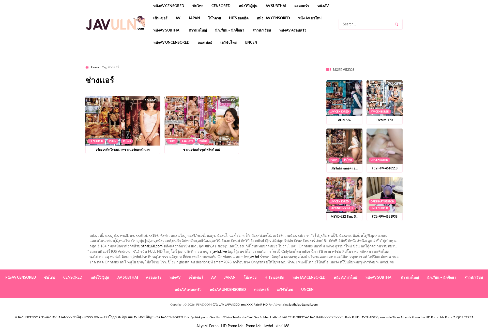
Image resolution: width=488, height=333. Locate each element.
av (178, 18)
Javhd (268, 326)
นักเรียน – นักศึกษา (229, 30)
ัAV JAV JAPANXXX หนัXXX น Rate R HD (332, 317)
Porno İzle (253, 326)
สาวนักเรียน (261, 30)
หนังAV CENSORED (168, 6)
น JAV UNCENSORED (29, 317)
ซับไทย (197, 6)
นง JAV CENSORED (291, 317)
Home (95, 67)
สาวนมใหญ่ (198, 30)
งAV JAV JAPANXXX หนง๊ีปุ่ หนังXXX (69, 317)
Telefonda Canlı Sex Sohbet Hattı (255, 317)
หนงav (227, 317)
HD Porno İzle (232, 326)
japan (194, 18)
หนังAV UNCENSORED (171, 42)
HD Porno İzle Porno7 (440, 317)
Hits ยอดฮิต (239, 18)
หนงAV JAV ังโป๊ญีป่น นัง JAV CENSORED (155, 317)
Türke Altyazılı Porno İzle (408, 317)
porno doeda (122, 64)
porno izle (103, 64)
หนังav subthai (166, 30)
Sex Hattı (216, 317)
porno (90, 64)
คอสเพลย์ (205, 42)
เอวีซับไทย (228, 42)
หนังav (323, 6)
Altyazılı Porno (207, 326)
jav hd (254, 257)
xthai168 (282, 326)
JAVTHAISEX (369, 317)
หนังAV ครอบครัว (292, 30)
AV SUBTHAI (276, 6)
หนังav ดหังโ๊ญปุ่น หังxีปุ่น (110, 317)
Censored (221, 6)
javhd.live (219, 251)
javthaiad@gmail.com (303, 304)
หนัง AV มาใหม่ (310, 18)
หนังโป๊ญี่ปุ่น (248, 6)
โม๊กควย (214, 18)
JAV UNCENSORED (341, 208)
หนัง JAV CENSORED (273, 18)
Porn (112, 141)
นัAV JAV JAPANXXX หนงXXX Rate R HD (240, 304)
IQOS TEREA (465, 317)
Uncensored (379, 160)
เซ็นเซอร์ (160, 18)
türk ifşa (189, 317)
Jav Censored (339, 111)
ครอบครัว (301, 6)
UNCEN (251, 42)
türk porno (202, 317)
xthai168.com (152, 246)
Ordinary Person (382, 201)
